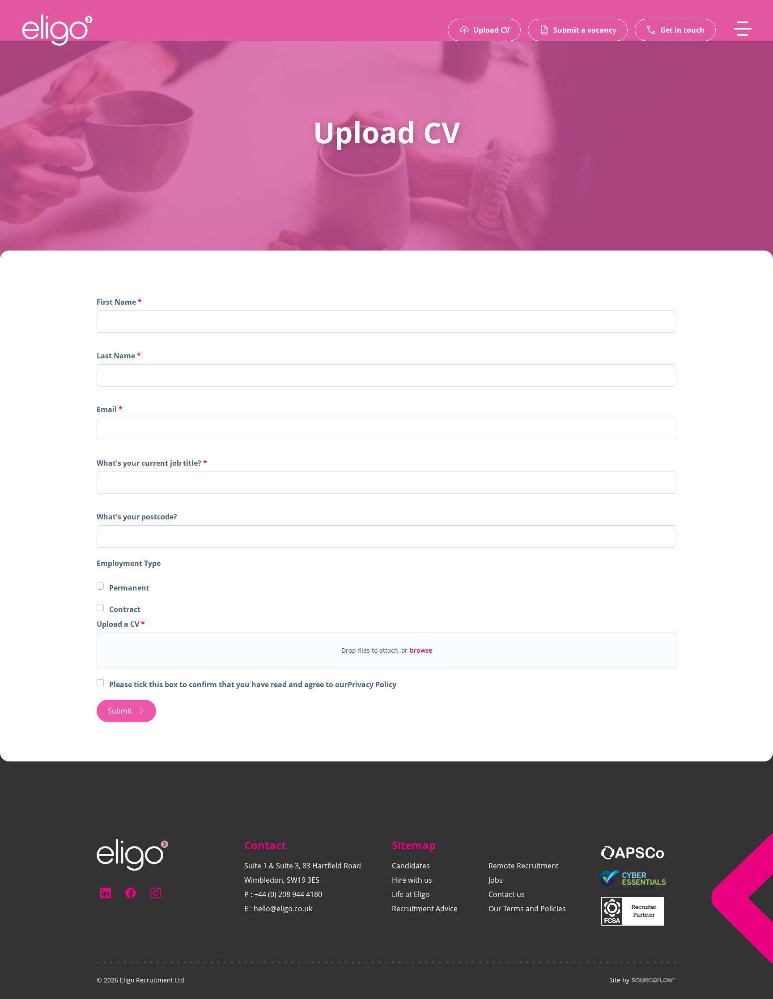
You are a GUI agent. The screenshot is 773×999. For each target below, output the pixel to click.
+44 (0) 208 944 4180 (288, 894)
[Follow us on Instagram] (156, 893)
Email (108, 409)
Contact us (506, 894)
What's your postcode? (137, 517)
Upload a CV (119, 624)
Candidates (411, 866)
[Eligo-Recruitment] (57, 30)
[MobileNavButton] (743, 29)
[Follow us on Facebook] (131, 893)
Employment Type (129, 563)
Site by (619, 980)
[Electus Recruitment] (132, 854)
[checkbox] (100, 682)
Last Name (117, 356)
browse (421, 650)
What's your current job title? (150, 463)
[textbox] (386, 321)
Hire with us (412, 880)
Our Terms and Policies (527, 909)
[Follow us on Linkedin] (106, 893)
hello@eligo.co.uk (283, 909)
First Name (117, 302)
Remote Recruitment (523, 866)
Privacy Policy (372, 684)
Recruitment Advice (425, 909)
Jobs (495, 880)
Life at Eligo (411, 894)
